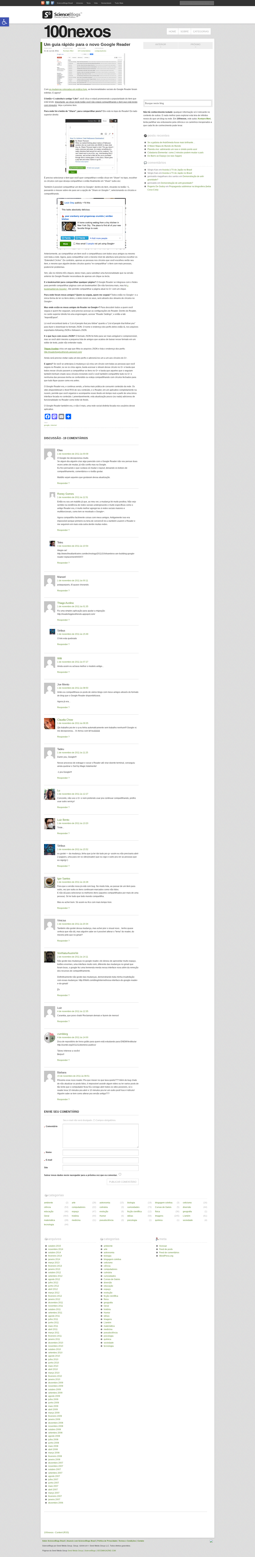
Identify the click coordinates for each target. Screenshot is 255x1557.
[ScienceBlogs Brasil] (62, 17)
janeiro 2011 (54, 1339)
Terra (89, 3)
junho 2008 (53, 1443)
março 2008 (54, 1453)
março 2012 (54, 1292)
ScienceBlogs (90, 1550)
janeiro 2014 (54, 1259)
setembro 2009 (55, 1393)
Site (46, 1167)
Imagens (159, 1216)
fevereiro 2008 (55, 1456)
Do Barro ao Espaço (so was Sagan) (164, 156)
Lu (58, 790)
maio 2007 (53, 1486)
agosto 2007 (54, 1476)
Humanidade (106, 3)
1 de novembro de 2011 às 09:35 (72, 723)
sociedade (188, 1220)
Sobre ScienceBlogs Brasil (53, 1541)
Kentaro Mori (68, 51)
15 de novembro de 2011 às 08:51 (73, 1076)
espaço (75, 1211)
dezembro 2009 (55, 1382)
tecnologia (49, 1224)
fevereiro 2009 (55, 1416)
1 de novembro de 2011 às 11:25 (72, 752)
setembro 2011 (55, 1312)
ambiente (48, 1202)
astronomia (105, 1202)
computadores (100, 51)
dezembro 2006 (55, 1503)
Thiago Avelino (65, 602)
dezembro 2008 (55, 1423)
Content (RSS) (62, 1532)
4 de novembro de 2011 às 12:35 (72, 1011)
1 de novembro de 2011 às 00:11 (72, 580)
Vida (96, 3)
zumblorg (62, 1033)
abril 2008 (53, 1449)
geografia (187, 1211)
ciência (47, 1207)
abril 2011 (53, 1329)
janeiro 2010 (54, 1379)
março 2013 (54, 1262)
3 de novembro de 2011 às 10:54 (72, 546)
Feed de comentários (169, 1252)
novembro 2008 (55, 1426)
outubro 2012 (54, 1272)
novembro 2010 (55, 1346)
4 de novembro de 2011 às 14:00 (72, 1037)
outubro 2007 (54, 1469)
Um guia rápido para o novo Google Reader (87, 44)
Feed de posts (166, 1249)
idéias (130, 1216)
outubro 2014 (54, 1252)
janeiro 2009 (54, 1419)
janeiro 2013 (54, 1269)
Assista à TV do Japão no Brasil (177, 170)
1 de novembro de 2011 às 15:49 (72, 634)
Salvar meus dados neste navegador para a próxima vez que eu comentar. (80, 1175)
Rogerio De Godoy (156, 186)
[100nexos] (79, 36)
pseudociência (106, 1220)
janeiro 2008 (54, 1459)
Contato (141, 1541)
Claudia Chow (65, 719)
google (47, 425)
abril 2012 (53, 1289)
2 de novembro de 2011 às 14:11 (72, 957)
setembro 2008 (55, 1433)
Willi (59, 658)
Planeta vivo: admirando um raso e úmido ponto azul (172, 149)
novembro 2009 (55, 1386)
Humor (103, 1216)
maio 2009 (53, 1406)
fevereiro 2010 (55, 1376)
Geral (46, 1216)
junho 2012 (53, 1286)
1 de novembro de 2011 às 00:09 (72, 454)
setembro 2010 (55, 1352)
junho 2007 (53, 1483)
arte (73, 1202)
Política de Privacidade (107, 1541)
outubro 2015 (54, 1246)
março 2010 (54, 1373)
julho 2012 (53, 1282)
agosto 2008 (54, 1436)
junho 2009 (53, 1402)
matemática (49, 1220)
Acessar (163, 1246)
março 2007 (54, 1493)
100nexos (48, 1532)
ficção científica (134, 1211)
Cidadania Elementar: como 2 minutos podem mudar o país (175, 152)
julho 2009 (53, 1399)
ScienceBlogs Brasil (65, 3)
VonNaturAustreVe (67, 953)
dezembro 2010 (55, 1343)
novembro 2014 (55, 1249)
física (157, 1211)
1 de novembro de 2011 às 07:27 (72, 662)
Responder (62, 483)
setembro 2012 (55, 1276)
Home (172, 31)
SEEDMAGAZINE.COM (106, 1550)
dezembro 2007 (55, 1463)
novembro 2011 (55, 1306)
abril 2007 (53, 1489)
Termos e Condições (127, 1541)
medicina (76, 1220)
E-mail (48, 1160)
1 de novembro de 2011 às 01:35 (72, 606)
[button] (4, 21)
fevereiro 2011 (55, 1336)
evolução (104, 1211)
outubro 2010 (54, 1349)
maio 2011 (53, 1326)
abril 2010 (53, 1369)
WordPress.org (166, 1256)
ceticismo (187, 1202)
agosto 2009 (54, 1396)
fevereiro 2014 (55, 1256)
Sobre (184, 31)
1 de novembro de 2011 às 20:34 (72, 924)
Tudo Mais (119, 3)
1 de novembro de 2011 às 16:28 (72, 882)
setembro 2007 (55, 1473)
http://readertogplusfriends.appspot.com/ (63, 352)
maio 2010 (53, 1366)
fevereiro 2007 (55, 1496)
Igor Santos (63, 878)
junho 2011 (53, 1322)
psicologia (132, 1220)
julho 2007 (53, 1479)
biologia (131, 1202)
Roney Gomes (65, 493)
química (159, 1220)
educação (48, 1211)
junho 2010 (53, 1363)
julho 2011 (53, 1319)
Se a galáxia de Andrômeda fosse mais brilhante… (171, 142)
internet (54, 425)
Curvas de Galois (163, 1207)
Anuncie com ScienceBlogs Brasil (81, 1541)
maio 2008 (53, 1446)
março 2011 (53, 1332)
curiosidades (133, 1207)
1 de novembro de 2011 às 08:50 (72, 688)
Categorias (201, 31)
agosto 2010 (54, 1356)
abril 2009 (53, 1409)
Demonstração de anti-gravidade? (177, 183)
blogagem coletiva (163, 1202)
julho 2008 (53, 1439)
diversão (187, 1207)
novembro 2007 (55, 1466)
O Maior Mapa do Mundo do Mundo (164, 146)
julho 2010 (53, 1359)
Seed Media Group (75, 1550)
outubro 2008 (54, 1429)
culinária (104, 1207)
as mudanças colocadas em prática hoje (68, 89)
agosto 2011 (54, 1316)
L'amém (186, 1216)
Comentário (50, 1127)
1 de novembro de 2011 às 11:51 (72, 497)
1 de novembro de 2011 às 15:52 (72, 849)
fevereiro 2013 (55, 1266)
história (75, 1216)
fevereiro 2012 (55, 1296)
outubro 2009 (54, 1389)
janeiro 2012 (54, 1299)
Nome (48, 1153)
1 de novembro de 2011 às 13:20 (72, 823)
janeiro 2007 (54, 1499)
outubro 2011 (54, 1309)
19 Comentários (84, 51)
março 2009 (54, 1413)
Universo (79, 3)
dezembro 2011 (55, 1302)
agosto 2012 (54, 1279)
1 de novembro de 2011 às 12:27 (72, 794)
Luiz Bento (63, 819)
